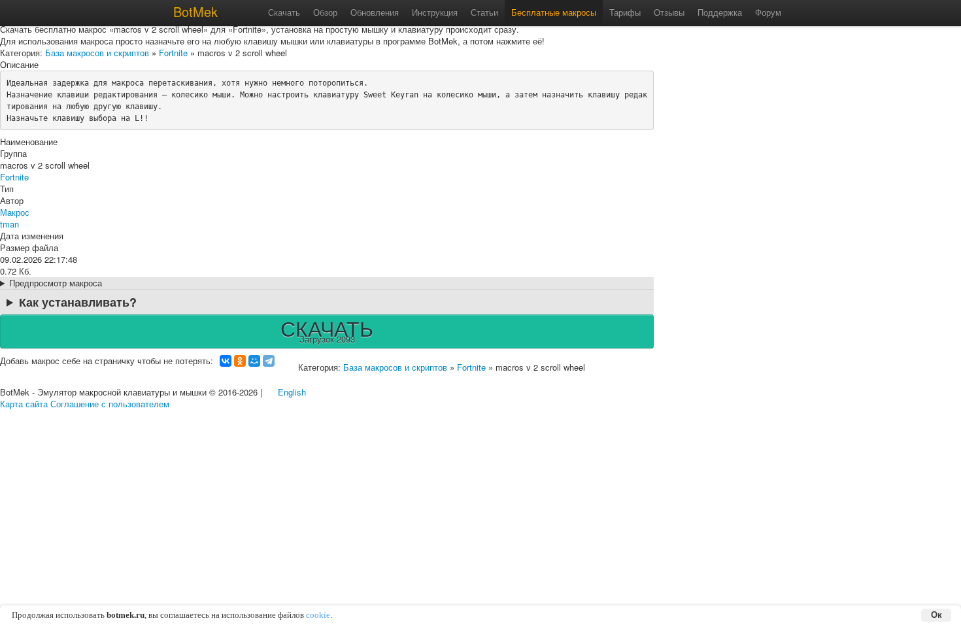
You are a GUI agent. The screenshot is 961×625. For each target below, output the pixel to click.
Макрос (14, 212)
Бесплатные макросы (553, 12)
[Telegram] (269, 361)
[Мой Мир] (254, 361)
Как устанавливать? (78, 302)
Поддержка (720, 12)
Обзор (325, 12)
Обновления (374, 12)
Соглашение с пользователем (109, 403)
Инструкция (435, 12)
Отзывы (669, 12)
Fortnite (173, 52)
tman (9, 224)
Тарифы (625, 12)
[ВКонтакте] (225, 361)
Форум (768, 12)
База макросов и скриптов (97, 52)
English (292, 392)
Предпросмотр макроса (55, 283)
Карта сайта (24, 403)
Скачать (284, 12)
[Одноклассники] (240, 361)
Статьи (484, 12)
